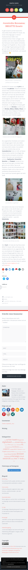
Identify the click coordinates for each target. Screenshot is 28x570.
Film (9, 444)
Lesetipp (6, 301)
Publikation (8, 451)
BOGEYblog (4, 479)
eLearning (18, 442)
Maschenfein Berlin (6, 497)
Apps (5, 440)
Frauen (11, 444)
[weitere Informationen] (3, 272)
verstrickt (5, 303)
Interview (19, 444)
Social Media (7, 454)
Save (16, 269)
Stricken (18, 301)
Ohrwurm (19, 449)
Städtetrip (7, 456)
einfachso (13, 442)
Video (12, 459)
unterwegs (14, 456)
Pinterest (23, 449)
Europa (24, 442)
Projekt (4, 451)
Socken (13, 454)
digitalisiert (7, 442)
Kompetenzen (8, 447)
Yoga (24, 458)
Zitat (14, 461)
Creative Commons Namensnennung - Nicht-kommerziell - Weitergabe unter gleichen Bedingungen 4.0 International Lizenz (12, 550)
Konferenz (15, 447)
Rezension (12, 301)
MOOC (15, 449)
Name (5, 348)
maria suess (14, 3)
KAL (22, 445)
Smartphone (24, 451)
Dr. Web (3, 507)
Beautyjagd (4, 517)
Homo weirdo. (5, 487)
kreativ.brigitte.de (12, 263)
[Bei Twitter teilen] (10, 269)
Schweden (19, 451)
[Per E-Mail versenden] (23, 269)
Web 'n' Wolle (19, 458)
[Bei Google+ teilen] (3, 269)
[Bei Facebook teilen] (6, 269)
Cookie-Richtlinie (11, 564)
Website (5, 359)
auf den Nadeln (12, 439)
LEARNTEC (6, 449)
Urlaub (21, 456)
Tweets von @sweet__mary (8, 423)
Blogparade (21, 440)
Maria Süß (13, 546)
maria (5, 299)
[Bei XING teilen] (19, 269)
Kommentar (5, 328)
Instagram (15, 444)
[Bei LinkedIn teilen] (13, 269)
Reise (13, 451)
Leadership (21, 447)
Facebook (7, 265)
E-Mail (4, 355)
